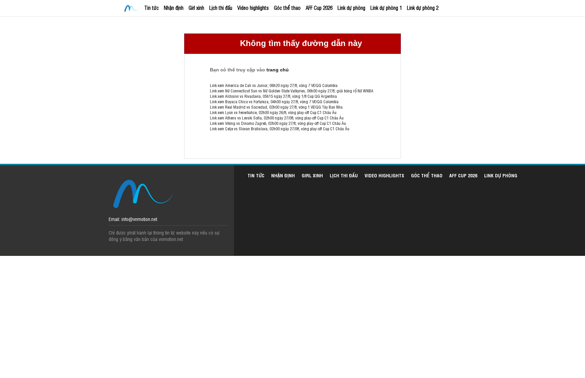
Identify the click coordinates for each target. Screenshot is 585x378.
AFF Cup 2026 (319, 7)
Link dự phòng (351, 7)
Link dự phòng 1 (386, 7)
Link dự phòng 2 (422, 7)
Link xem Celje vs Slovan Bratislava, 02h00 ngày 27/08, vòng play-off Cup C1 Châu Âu (279, 128)
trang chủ (277, 69)
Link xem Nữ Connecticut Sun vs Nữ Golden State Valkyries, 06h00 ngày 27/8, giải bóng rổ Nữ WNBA (291, 90)
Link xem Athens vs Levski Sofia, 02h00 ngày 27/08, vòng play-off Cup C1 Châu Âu (277, 117)
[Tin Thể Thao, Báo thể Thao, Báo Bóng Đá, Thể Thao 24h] (132, 9)
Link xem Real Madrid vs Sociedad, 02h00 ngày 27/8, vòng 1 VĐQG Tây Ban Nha (276, 107)
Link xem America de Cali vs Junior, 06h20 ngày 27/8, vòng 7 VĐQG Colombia (274, 85)
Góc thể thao (287, 7)
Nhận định (173, 7)
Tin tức (151, 7)
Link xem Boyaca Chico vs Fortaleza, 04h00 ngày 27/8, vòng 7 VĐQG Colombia (274, 101)
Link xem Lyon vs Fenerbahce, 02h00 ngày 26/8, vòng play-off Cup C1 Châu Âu (273, 112)
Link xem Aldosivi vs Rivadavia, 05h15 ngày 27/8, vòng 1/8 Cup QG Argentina (273, 96)
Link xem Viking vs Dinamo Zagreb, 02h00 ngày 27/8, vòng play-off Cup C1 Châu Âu (278, 123)
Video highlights (253, 7)
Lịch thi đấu (220, 7)
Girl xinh (196, 7)
